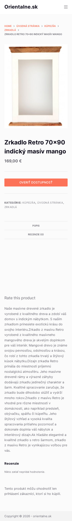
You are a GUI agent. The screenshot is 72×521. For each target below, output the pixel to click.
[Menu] (66, 7)
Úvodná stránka (50, 202)
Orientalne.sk (21, 7)
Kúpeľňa (29, 202)
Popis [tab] (36, 225)
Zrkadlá (10, 207)
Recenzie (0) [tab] (36, 234)
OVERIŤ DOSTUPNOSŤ (36, 182)
